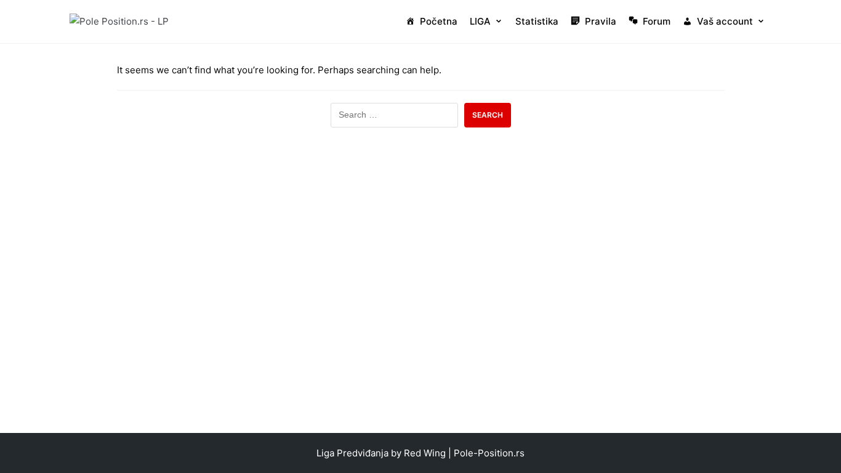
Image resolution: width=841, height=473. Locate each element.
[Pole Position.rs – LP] (119, 21)
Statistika (536, 21)
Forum (656, 21)
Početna (438, 21)
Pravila (600, 21)
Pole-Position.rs (489, 453)
